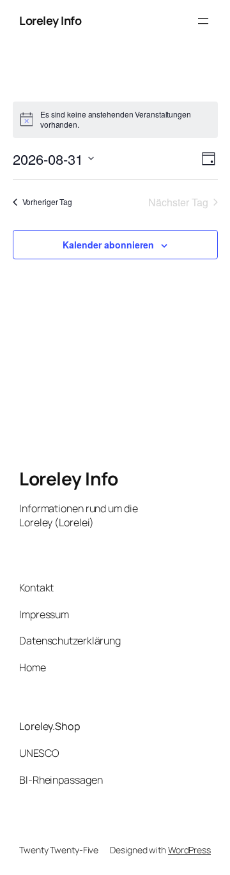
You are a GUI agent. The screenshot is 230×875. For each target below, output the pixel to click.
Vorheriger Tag (47, 201)
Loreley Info (50, 20)
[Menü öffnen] (203, 21)
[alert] (115, 120)
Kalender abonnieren (108, 244)
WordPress (189, 850)
